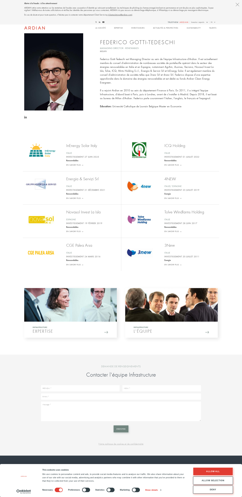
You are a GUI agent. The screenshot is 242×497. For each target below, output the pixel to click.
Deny (213, 489)
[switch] (86, 490)
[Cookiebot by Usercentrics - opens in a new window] (23, 491)
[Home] (34, 28)
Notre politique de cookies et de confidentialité (120, 443)
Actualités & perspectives (165, 28)
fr (211, 22)
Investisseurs (138, 28)
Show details (151, 490)
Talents (213, 28)
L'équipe (143, 331)
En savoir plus (73, 165)
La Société (100, 28)
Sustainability (194, 28)
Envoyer (121, 428)
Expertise (118, 28)
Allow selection (213, 480)
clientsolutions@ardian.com (120, 14)
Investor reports (197, 22)
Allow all (213, 471)
